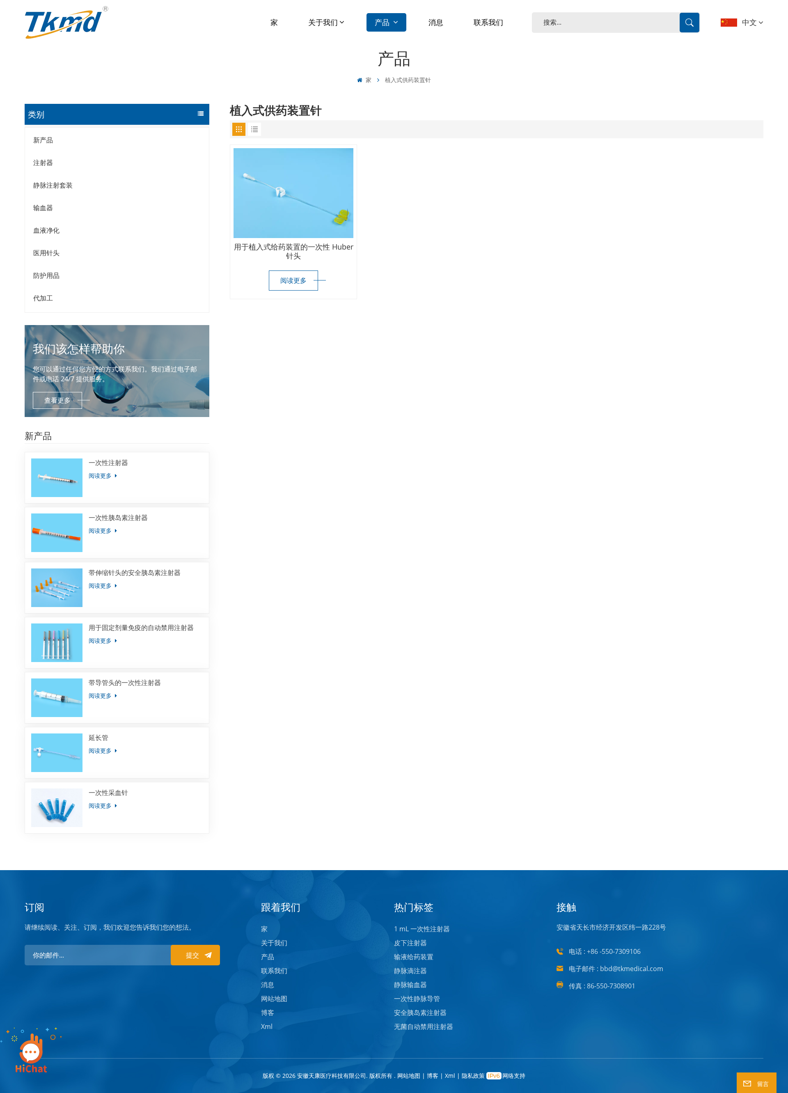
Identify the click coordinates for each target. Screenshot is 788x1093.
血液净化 (46, 230)
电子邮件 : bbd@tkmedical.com (616, 968)
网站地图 (274, 998)
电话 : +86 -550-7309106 (605, 951)
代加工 (43, 297)
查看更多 (57, 400)
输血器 (43, 207)
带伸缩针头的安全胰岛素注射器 (135, 572)
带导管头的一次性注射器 (125, 682)
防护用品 (46, 275)
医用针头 (46, 252)
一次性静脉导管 (417, 998)
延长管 (98, 737)
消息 (435, 22)
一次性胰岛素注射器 (118, 517)
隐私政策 (473, 1075)
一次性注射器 (108, 462)
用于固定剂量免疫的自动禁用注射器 (141, 627)
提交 (192, 955)
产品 (383, 22)
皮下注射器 (410, 942)
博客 (267, 1012)
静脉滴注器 (410, 970)
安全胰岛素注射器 (420, 1012)
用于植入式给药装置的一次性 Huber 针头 (293, 251)
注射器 (43, 162)
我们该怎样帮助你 (79, 348)
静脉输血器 (410, 984)
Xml (267, 1026)
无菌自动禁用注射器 (423, 1026)
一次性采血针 (108, 792)
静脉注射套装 (53, 185)
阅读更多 (101, 475)
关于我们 (323, 22)
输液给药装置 (413, 956)
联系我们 (488, 22)
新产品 (43, 139)
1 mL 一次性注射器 (422, 928)
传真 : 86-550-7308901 (602, 985)
